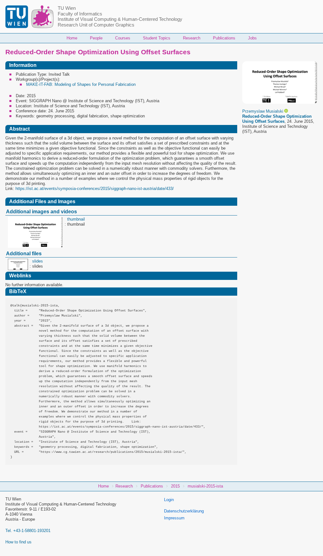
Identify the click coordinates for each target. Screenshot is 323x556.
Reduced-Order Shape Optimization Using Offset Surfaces (277, 119)
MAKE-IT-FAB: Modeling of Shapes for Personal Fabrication (81, 84)
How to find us (18, 542)
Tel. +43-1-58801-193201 (27, 530)
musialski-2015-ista (205, 486)
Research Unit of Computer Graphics (96, 24)
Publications (224, 38)
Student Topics (156, 38)
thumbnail (76, 219)
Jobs (252, 38)
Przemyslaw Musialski (262, 111)
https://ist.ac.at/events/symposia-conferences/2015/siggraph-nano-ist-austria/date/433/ (94, 188)
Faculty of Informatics (80, 13)
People (96, 38)
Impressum (174, 518)
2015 (175, 486)
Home (72, 38)
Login (169, 499)
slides (37, 261)
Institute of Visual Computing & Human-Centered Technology (120, 19)
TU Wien (67, 8)
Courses (122, 38)
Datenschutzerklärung (184, 511)
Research (191, 38)
